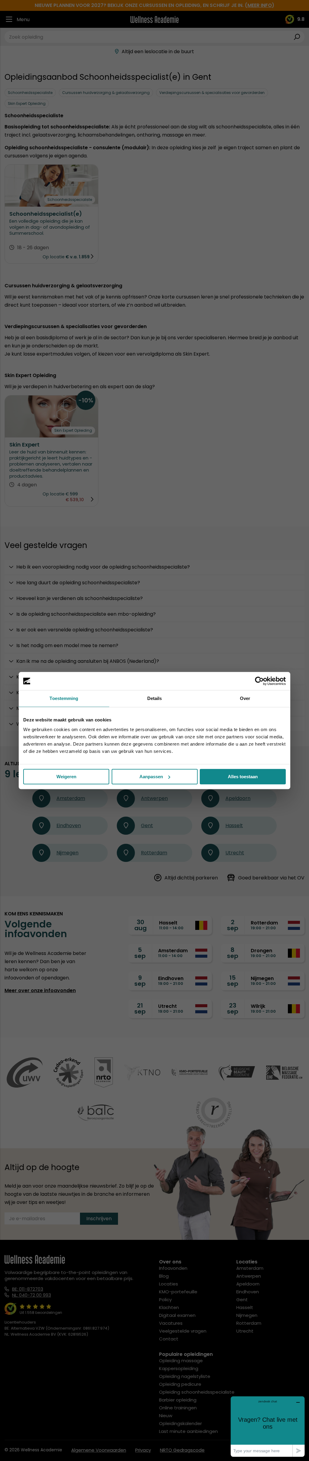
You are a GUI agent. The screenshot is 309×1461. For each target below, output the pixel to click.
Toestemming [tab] (63, 698)
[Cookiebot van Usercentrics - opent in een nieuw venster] (259, 680)
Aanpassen (151, 776)
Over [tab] (245, 698)
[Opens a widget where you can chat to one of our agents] (267, 1426)
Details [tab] (154, 698)
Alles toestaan (243, 776)
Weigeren (66, 776)
